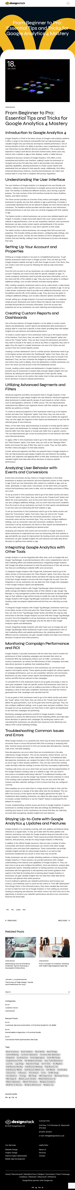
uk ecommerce (34, 1073)
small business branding (14, 1066)
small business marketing (33, 1066)
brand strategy (52, 1051)
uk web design (53, 1073)
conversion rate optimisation (50, 1054)
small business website (14, 1070)
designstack (10, 1057)
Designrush (48, 1180)
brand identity (40, 1051)
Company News (11, 1008)
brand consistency (12, 1051)
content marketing (12, 1054)
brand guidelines (27, 1051)
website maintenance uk (47, 1079)
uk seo (43, 1073)
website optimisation (13, 1082)
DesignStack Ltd (18, 1126)
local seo (9, 1063)
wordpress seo (49, 1085)
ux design (22, 1076)
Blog (7, 1005)
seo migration (57, 1063)
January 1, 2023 (11, 979)
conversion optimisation (29, 1054)
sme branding (62, 1070)
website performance (30, 1082)
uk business (22, 1073)
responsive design (32, 1063)
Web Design (10, 107)
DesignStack (27, 1180)
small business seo (51, 1066)
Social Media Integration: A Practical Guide (23, 1032)
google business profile (14, 1060)
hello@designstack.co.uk (54, 1136)
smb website (50, 1070)
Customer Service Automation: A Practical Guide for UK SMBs (30, 1025)
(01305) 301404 (45, 1132)
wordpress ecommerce (47, 1082)
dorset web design (53, 1057)
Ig (9, 1097)
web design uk (11, 1079)
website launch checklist (27, 1079)
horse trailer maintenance (53, 1060)
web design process (61, 1076)
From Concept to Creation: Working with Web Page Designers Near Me (54, 965)
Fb (6, 1097)
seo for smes (46, 1063)
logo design (19, 1063)
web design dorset (45, 1076)
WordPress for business (14, 1085)
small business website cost (34, 1070)
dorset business (22, 1057)
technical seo (11, 1073)
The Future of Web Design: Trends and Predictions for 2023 (19, 983)
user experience (11, 1076)
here (23, 897)
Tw (12, 1097)
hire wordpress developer (33, 1060)
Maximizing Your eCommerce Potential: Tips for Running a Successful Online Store (17, 966)
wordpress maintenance (33, 1085)
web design (33, 1076)
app (27, 154)
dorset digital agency (37, 1057)
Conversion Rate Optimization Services (21, 1039)
